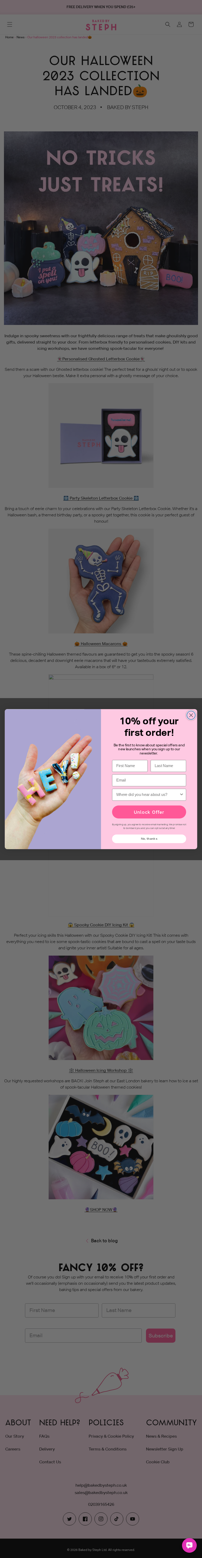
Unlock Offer (149, 811)
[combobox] (147, 794)
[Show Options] (181, 794)
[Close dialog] (191, 715)
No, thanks (149, 838)
